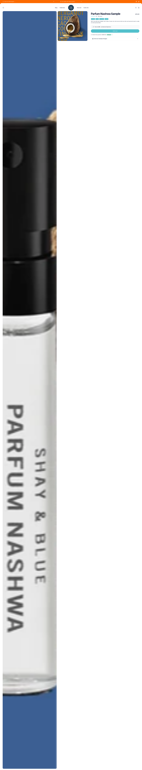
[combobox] (9, 1)
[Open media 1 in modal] (30, 390)
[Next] (81, 1)
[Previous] (54, 1)
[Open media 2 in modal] (72, 26)
